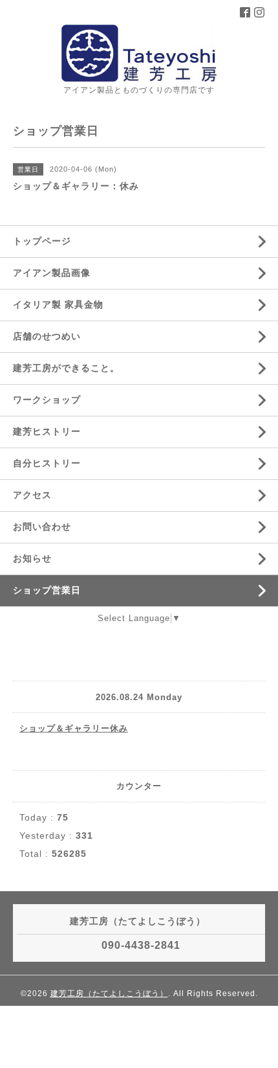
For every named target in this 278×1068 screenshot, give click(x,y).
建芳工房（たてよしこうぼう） (109, 993)
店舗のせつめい (47, 336)
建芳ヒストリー (47, 431)
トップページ (42, 241)
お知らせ (32, 558)
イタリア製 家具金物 (58, 304)
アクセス (32, 495)
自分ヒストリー (47, 463)
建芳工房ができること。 (66, 368)
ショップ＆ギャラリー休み (73, 728)
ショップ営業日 (47, 590)
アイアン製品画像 (52, 272)
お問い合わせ (42, 526)
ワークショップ (47, 399)
